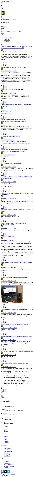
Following (7, 41)
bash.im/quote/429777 (6, 113)
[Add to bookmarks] (5, 65)
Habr (9, 475)
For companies (8, 451)
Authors (6, 441)
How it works (7, 448)
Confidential (7, 456)
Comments (18, 31)
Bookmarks (8, 38)
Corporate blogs (8, 461)
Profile (2, 31)
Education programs (9, 466)
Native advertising (8, 464)
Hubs (5, 439)
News (13, 31)
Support (13, 474)
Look (2, 65)
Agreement (7, 454)
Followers (7, 39)
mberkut (3, 52)
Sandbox (6, 442)
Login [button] (2, 10)
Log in (5, 429)
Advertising (7, 463)
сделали (5, 183)
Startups (6, 467)
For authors (7, 450)
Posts (10, 31)
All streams (6, 1)
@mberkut (13, 19)
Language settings (5, 474)
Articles (6, 31)
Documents (7, 453)
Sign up (6, 431)
